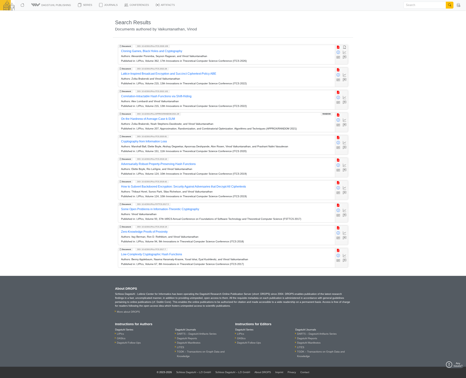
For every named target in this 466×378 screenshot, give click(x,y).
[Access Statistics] (344, 52)
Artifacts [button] (167, 4)
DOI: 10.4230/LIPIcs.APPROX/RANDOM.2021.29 (158, 114)
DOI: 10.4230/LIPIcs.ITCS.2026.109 (152, 46)
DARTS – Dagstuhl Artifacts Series (196, 333)
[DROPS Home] (22, 5)
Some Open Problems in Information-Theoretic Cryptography (160, 209)
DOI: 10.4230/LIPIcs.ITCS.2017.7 (151, 249)
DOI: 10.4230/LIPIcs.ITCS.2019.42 (152, 182)
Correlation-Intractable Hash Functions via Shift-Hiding (156, 96)
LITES (180, 347)
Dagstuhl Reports (187, 338)
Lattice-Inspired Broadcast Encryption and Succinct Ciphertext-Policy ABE (168, 73)
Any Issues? (458, 364)
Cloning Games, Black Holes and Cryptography (151, 51)
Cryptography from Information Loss (144, 141)
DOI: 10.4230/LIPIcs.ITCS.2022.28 (152, 69)
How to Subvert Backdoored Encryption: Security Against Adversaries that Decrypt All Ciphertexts (183, 186)
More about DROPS (128, 311)
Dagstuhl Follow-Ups (129, 342)
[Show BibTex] (344, 57)
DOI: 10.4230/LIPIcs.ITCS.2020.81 (152, 136)
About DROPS (262, 372)
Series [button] (87, 4)
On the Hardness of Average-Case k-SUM (148, 118)
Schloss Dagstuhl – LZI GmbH (193, 372)
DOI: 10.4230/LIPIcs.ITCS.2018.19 (152, 227)
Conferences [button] (139, 4)
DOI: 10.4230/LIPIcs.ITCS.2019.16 (152, 159)
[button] (51, 5)
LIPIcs (120, 333)
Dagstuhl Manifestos (188, 342)
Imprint (279, 372)
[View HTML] (344, 47)
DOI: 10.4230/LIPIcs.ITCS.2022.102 (152, 91)
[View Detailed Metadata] (338, 52)
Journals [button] (110, 4)
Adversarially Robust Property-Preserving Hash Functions (158, 164)
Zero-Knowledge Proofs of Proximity (144, 231)
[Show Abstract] (338, 57)
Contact (304, 372)
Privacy (292, 372)
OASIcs (121, 338)
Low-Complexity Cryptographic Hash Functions (151, 254)
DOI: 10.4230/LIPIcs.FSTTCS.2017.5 (153, 204)
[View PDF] (338, 47)
